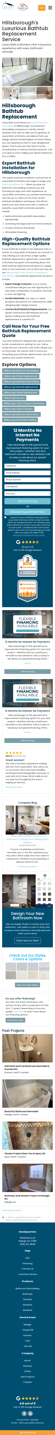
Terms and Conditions (22, 535)
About (27, 1360)
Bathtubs (27, 1293)
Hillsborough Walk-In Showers (18, 409)
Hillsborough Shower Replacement (21, 376)
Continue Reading (26, 866)
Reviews (27, 1365)
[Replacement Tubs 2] (10, 93)
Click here (19, 1011)
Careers (27, 1382)
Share (28, 663)
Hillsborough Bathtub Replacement (21, 387)
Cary (27, 1340)
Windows (27, 1310)
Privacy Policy (39, 535)
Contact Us (27, 1268)
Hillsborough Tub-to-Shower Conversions (24, 403)
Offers (27, 1371)
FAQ (28, 1257)
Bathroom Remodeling (27, 1288)
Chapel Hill (27, 1329)
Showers (27, 1299)
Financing (27, 1263)
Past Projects (28, 1376)
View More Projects (12, 1210)
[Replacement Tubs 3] (27, 72)
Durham (27, 1335)
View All (27, 1346)
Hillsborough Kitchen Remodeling (20, 419)
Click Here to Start (27, 940)
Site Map (34, 1420)
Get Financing (27, 671)
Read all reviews (14, 787)
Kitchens (27, 1304)
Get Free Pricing (27, 1432)
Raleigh (27, 1324)
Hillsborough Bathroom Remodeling (21, 370)
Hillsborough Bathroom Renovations (21, 414)
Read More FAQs (15, 1020)
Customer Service (27, 1274)
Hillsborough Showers (14, 398)
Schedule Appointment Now (27, 512)
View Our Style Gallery (27, 985)
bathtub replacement (13, 184)
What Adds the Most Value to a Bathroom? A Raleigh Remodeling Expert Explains (27, 839)
